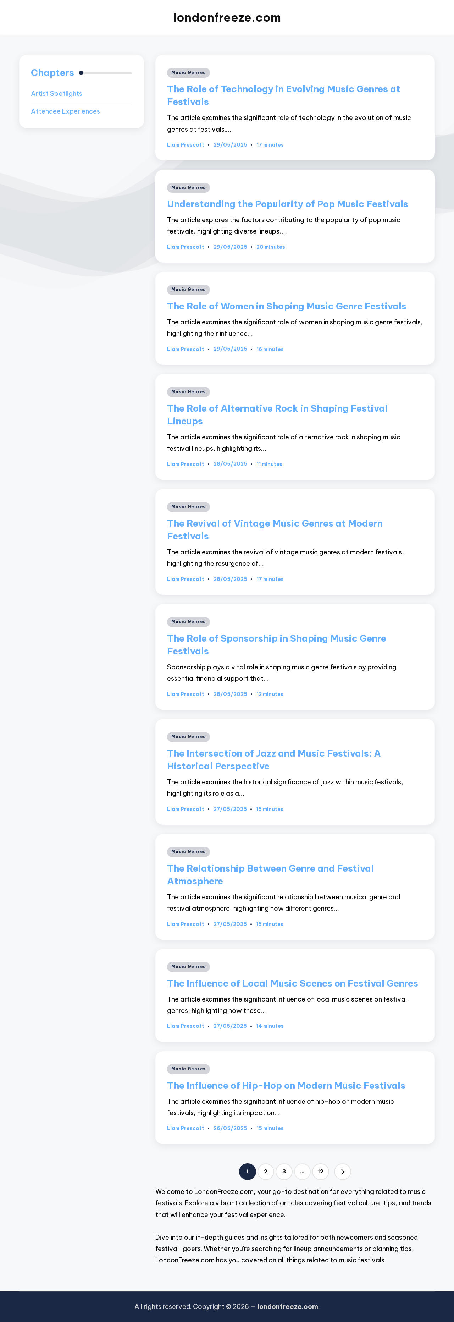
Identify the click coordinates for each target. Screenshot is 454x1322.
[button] (342, 1171)
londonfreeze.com (227, 17)
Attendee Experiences (65, 112)
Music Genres (188, 72)
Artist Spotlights (56, 94)
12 (320, 1171)
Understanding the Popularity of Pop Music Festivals (287, 204)
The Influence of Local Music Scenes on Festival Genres (292, 983)
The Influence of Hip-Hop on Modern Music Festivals (286, 1085)
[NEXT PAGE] (342, 1171)
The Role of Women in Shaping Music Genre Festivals (286, 306)
